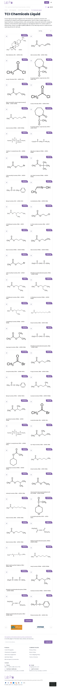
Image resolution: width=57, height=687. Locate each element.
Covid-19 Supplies (9, 650)
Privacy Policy (32, 650)
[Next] (51, 627)
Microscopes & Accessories (12, 659)
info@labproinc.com (34, 667)
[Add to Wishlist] (6, 36)
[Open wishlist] (46, 7)
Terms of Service (33, 657)
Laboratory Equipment (10, 654)
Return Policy (32, 652)
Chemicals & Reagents (23, 10)
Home (6, 10)
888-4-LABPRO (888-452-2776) (12, 667)
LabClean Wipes (9, 657)
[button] (52, 684)
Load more (28, 620)
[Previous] (6, 627)
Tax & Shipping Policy (34, 654)
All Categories (12, 10)
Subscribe (48, 642)
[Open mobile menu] (51, 2)
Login (46, 2)
